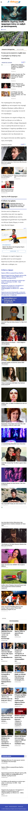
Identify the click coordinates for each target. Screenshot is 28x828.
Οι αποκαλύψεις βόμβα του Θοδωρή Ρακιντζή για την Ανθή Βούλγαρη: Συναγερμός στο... (20, 676)
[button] (14, 13)
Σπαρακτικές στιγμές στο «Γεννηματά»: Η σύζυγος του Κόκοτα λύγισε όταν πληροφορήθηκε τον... (20, 655)
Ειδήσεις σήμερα (7, 270)
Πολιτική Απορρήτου (13, 806)
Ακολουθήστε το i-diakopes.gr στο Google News (10, 300)
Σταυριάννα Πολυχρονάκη (8, 49)
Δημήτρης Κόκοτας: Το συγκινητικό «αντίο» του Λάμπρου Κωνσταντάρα (17, 205)
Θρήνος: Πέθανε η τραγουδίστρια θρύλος (12, 273)
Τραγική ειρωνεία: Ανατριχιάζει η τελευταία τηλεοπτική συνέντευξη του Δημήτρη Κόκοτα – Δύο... (6, 678)
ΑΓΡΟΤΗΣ (4, 618)
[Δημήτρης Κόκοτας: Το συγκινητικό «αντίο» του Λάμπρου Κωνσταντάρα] (5, 205)
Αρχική (6, 806)
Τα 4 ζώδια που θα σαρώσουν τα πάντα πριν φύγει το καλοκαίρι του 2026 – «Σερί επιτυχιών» (13, 282)
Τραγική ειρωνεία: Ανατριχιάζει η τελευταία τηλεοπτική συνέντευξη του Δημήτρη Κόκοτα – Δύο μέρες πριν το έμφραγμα (13, 293)
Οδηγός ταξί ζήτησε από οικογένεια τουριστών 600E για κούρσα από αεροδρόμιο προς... (20, 739)
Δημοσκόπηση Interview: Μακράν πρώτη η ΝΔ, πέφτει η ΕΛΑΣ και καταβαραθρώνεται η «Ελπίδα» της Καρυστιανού (13, 277)
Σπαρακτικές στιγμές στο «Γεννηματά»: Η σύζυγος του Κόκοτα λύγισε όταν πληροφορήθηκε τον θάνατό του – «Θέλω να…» (12, 287)
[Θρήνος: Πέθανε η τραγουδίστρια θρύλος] (21, 627)
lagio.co (24, 808)
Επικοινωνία (20, 806)
